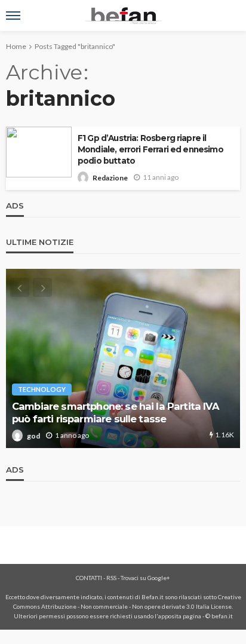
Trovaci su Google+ (145, 577)
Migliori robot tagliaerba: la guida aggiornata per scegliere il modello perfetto (128, 412)
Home (16, 46)
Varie (36, 389)
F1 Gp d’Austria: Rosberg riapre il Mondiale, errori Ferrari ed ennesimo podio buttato (150, 149)
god (42, 435)
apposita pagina (179, 616)
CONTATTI (89, 577)
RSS (111, 577)
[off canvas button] (13, 15)
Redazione (110, 177)
